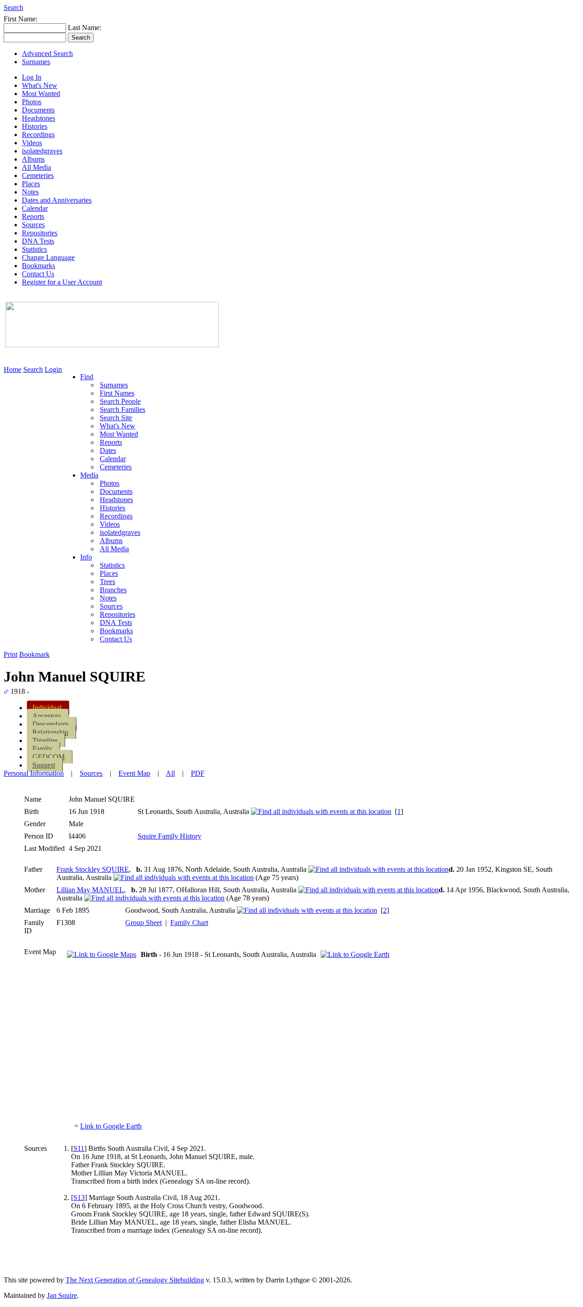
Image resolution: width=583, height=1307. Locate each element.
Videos (32, 143)
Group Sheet (143, 922)
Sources (33, 225)
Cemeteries (38, 175)
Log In (31, 77)
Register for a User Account (62, 282)
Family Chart (189, 922)
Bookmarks (38, 266)
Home (12, 369)
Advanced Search (47, 53)
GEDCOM (48, 757)
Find (86, 377)
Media (89, 475)
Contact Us (38, 274)
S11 (78, 1148)
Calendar (35, 208)
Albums (33, 159)
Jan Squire (62, 1295)
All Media (36, 167)
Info (86, 557)
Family (42, 749)
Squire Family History (169, 836)
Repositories (39, 233)
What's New (39, 85)
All (170, 773)
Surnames (36, 62)
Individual (46, 708)
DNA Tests (38, 241)
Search (13, 7)
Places (31, 184)
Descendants (50, 724)
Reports (33, 216)
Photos (31, 102)
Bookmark (34, 654)
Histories (34, 126)
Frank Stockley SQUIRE (92, 869)
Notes (30, 192)
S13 (79, 1197)
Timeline (44, 740)
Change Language (48, 257)
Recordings (38, 134)
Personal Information (34, 773)
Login (53, 369)
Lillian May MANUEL (90, 890)
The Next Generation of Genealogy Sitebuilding (135, 1280)
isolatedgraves (42, 151)
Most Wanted (41, 93)
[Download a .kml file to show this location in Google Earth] (355, 954)
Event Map (134, 773)
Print (10, 654)
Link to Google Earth (111, 1126)
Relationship (50, 732)
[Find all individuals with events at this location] (321, 811)
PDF (198, 773)
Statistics (34, 249)
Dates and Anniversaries (57, 200)
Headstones (38, 118)
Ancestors (46, 716)
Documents (38, 110)
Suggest (43, 765)
